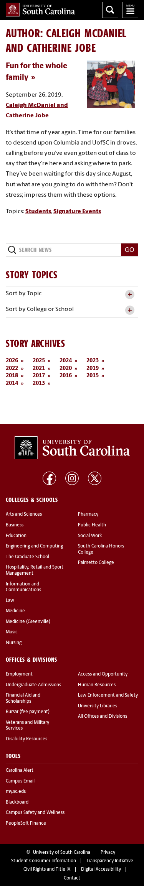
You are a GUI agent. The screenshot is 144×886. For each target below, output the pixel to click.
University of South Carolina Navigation (130, 10)
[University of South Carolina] (72, 447)
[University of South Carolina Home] (40, 9)
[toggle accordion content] (129, 294)
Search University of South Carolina (110, 10)
